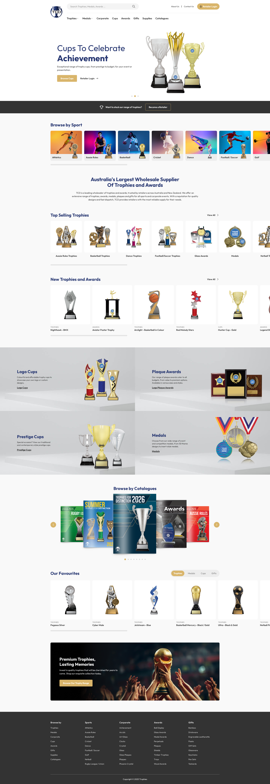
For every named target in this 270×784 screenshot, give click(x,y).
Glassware (193, 750)
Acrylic (122, 732)
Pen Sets (192, 759)
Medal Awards (160, 737)
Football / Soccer (92, 750)
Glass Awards (160, 732)
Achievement (125, 728)
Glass (121, 750)
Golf (87, 755)
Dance (88, 746)
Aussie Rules (90, 732)
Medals (156, 451)
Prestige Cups (24, 449)
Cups (115, 18)
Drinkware (193, 732)
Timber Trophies (161, 755)
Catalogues (161, 18)
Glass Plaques (125, 755)
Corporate (103, 18)
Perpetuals (158, 741)
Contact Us (189, 6)
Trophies (178, 573)
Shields (157, 750)
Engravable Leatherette (199, 737)
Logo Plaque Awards (162, 387)
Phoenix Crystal (126, 764)
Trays (156, 759)
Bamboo (192, 728)
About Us (175, 6)
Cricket (88, 741)
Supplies (147, 18)
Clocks (122, 741)
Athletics (89, 728)
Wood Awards (160, 764)
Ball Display (159, 728)
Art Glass (123, 737)
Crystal (122, 746)
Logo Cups (22, 387)
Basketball (89, 737)
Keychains (192, 755)
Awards (125, 18)
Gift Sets (192, 746)
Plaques (122, 759)
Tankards (192, 764)
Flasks (191, 741)
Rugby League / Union (94, 764)
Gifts (136, 18)
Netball (88, 759)
